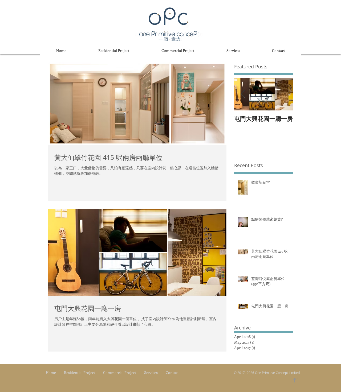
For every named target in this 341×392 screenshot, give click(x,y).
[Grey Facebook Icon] (294, 380)
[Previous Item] (242, 94)
